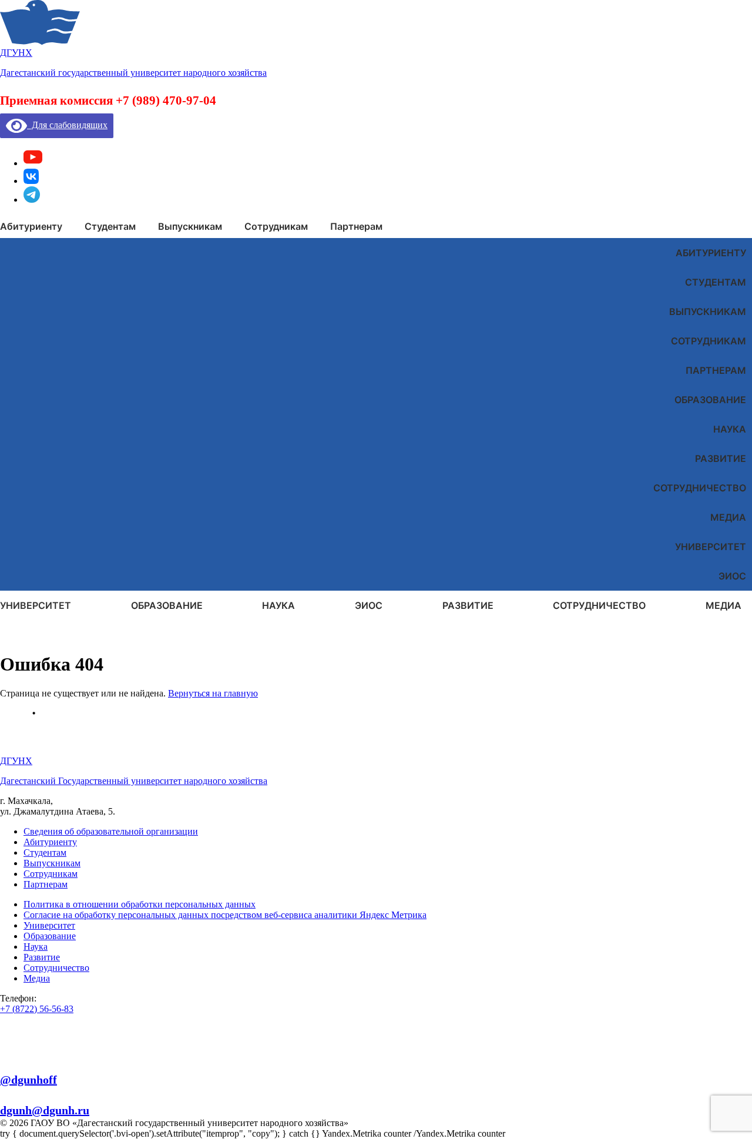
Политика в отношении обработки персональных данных (140, 904)
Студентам (715, 282)
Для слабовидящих (67, 125)
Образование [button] (167, 605)
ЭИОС (732, 576)
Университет (710, 546)
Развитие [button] (468, 605)
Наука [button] (278, 605)
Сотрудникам (708, 341)
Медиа (728, 517)
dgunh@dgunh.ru (44, 1110)
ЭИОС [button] (368, 605)
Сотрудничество (699, 488)
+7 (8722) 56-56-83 (36, 1009)
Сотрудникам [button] (276, 226)
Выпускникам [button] (190, 226)
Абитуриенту (711, 253)
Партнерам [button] (356, 226)
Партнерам (716, 370)
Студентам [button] (110, 226)
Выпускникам (707, 311)
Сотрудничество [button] (599, 605)
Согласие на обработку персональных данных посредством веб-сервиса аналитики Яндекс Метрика (225, 915)
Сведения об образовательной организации (111, 831)
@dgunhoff (28, 1079)
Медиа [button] (723, 605)
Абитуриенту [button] (31, 226)
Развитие (720, 458)
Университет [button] (35, 605)
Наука (729, 429)
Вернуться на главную (213, 693)
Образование (710, 400)
